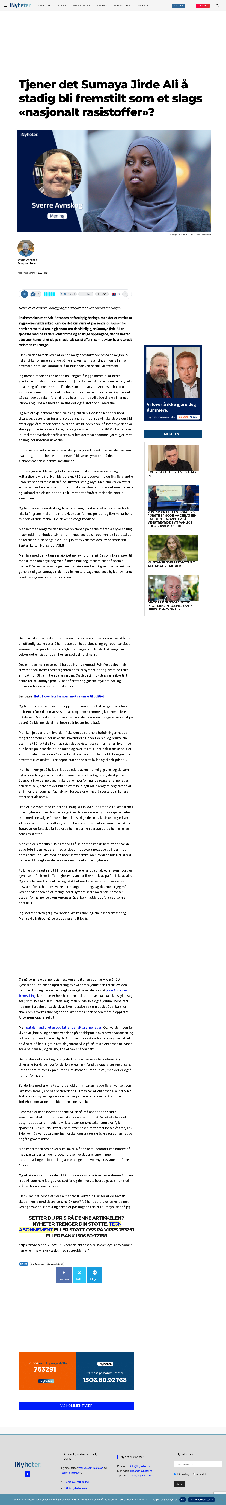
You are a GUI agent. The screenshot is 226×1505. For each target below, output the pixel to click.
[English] (118, 294)
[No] (221, 1499)
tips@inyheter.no (141, 1475)
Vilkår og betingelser (76, 1488)
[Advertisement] (113, 44)
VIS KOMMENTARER (76, 1406)
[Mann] (33, 294)
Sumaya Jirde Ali (55, 1264)
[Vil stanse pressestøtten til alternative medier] (173, 548)
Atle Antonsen (37, 1264)
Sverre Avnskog (27, 260)
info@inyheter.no (140, 1466)
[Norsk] (113, 294)
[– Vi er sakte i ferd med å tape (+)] (173, 458)
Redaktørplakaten (71, 1472)
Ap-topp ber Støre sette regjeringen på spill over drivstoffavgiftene (170, 605)
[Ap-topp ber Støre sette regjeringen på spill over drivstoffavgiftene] (173, 588)
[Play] (24, 294)
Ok (182, 1499)
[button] (217, 5)
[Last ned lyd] (125, 294)
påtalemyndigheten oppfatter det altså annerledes (64, 1027)
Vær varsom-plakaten (90, 1468)
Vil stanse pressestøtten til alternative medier (172, 564)
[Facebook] (27, 1474)
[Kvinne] (38, 294)
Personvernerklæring (76, 1482)
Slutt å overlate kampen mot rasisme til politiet (69, 696)
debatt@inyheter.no (141, 1471)
